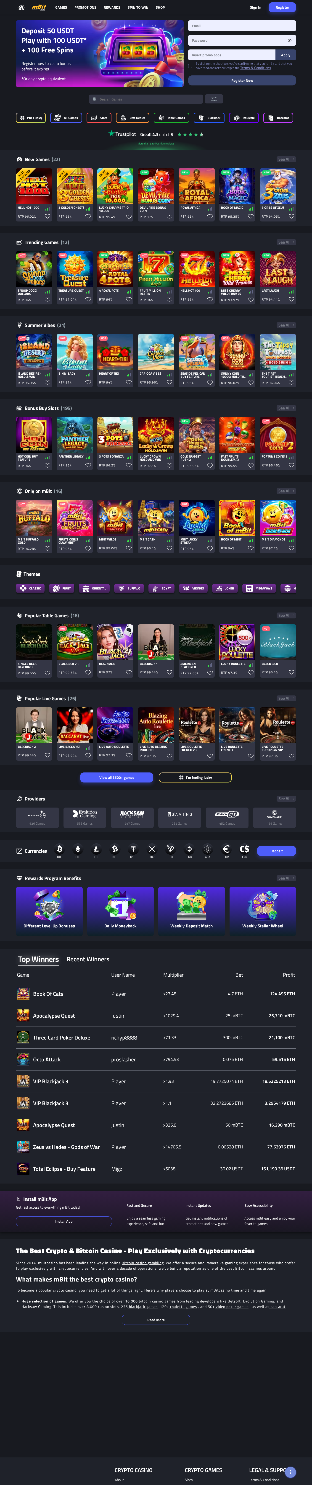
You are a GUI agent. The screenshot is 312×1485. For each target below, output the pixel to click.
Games (61, 7)
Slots (189, 1479)
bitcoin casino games (157, 1301)
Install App (64, 1221)
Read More (156, 1320)
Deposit (276, 851)
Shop (160, 7)
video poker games (232, 1306)
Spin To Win (138, 7)
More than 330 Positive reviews (156, 143)
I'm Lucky (34, 118)
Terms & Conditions (255, 67)
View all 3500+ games (116, 777)
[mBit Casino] (39, 7)
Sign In (255, 7)
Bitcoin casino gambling (143, 1263)
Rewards (112, 7)
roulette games (183, 1306)
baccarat (277, 1306)
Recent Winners (87, 959)
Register (282, 7)
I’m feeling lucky (199, 777)
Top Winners (38, 959)
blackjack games (143, 1306)
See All (284, 159)
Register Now (242, 80)
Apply (285, 55)
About (119, 1479)
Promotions (85, 7)
